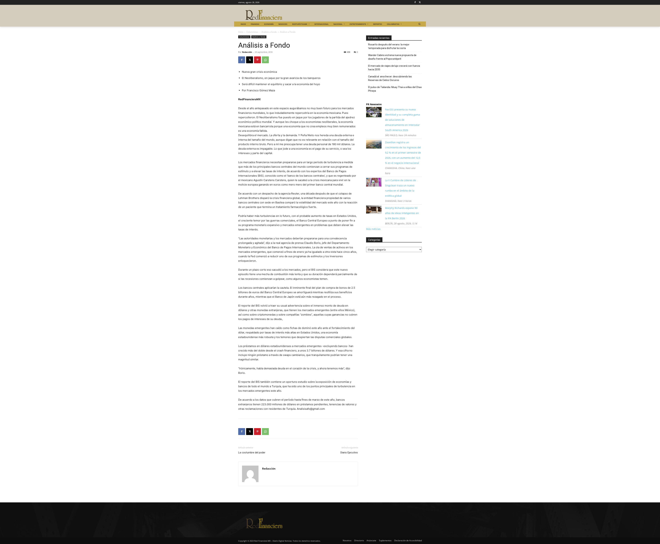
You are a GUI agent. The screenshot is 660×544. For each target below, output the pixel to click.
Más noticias (373, 229)
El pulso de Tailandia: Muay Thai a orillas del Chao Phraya (395, 89)
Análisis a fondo (269, 31)
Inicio (240, 31)
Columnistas (252, 31)
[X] (420, 2)
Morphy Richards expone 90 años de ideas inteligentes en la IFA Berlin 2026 (402, 213)
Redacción (247, 52)
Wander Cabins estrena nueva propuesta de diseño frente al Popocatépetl (392, 57)
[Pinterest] (257, 59)
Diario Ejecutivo (349, 452)
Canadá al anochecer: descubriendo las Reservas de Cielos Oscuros (390, 78)
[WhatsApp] (265, 59)
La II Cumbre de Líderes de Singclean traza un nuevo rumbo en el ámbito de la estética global (400, 188)
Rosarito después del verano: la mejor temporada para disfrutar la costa (388, 46)
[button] (419, 23)
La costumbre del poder (251, 452)
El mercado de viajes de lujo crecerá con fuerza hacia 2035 (394, 67)
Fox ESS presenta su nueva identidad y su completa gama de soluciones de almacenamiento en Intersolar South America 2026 (402, 120)
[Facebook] (415, 2)
